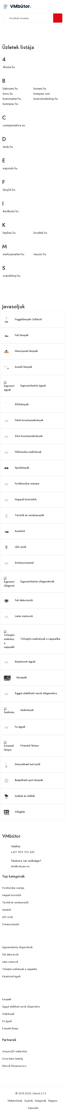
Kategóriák (40, 1101)
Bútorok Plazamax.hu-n (14, 1066)
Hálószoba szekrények (28, 452)
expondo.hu (10, 168)
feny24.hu (9, 190)
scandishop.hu (11, 276)
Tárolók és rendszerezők (29, 515)
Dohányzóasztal (24, 563)
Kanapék (21, 677)
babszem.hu (10, 88)
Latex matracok (24, 616)
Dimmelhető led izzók (27, 764)
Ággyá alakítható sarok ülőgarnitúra (36, 693)
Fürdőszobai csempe (27, 483)
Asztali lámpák (23, 367)
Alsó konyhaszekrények (29, 436)
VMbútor (20, 6)
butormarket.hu (12, 99)
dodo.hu (8, 147)
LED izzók (20, 547)
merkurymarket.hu (13, 254)
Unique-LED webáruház (14, 1051)
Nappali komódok (25, 499)
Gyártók (28, 1101)
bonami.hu (40, 88)
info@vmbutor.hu (20, 866)
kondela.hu (40, 233)
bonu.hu (8, 94)
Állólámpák (22, 404)
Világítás (20, 812)
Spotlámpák (22, 468)
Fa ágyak (20, 727)
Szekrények (27, 710)
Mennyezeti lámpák (26, 351)
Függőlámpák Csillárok (28, 319)
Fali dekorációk (24, 600)
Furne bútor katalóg (12, 1058)
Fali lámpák (21, 335)
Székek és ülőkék (25, 796)
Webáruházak (15, 1101)
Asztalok (20, 531)
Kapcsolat (33, 1108)
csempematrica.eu (14, 125)
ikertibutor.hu (11, 211)
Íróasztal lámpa (29, 745)
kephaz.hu (9, 233)
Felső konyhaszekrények (29, 420)
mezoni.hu (40, 254)
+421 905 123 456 (22, 852)
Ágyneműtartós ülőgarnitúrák (37, 581)
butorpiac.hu (10, 104)
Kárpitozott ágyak (25, 661)
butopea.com (42, 94)
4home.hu (9, 67)
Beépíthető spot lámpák (29, 780)
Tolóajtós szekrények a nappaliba (40, 639)
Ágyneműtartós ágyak (33, 385)
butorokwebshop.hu (46, 99)
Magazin (52, 1101)
